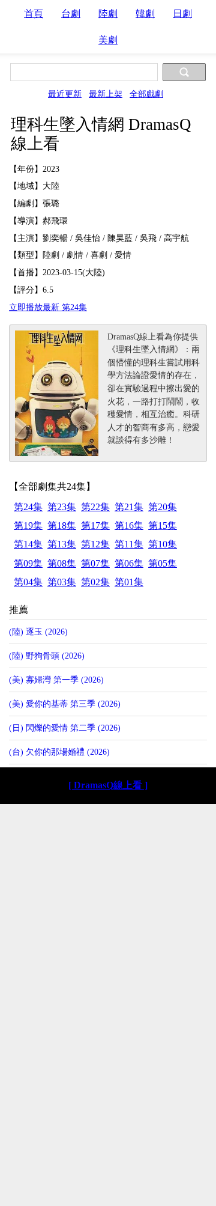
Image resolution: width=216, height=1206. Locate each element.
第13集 (61, 544)
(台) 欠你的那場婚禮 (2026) (59, 752)
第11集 (129, 544)
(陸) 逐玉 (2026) (38, 631)
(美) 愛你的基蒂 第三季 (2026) (65, 703)
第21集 (129, 507)
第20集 (162, 507)
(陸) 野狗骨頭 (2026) (47, 655)
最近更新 (65, 94)
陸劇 (108, 13)
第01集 (129, 582)
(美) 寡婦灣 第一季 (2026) (56, 679)
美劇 (108, 40)
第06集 (129, 563)
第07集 (95, 563)
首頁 (33, 13)
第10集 (162, 544)
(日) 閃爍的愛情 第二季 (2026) (65, 727)
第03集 (61, 582)
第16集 (129, 525)
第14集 (28, 544)
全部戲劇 (146, 94)
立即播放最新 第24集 (48, 307)
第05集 (162, 563)
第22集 (95, 507)
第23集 (61, 507)
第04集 (28, 582)
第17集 (95, 525)
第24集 (28, 507)
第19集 (28, 525)
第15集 (162, 525)
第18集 (61, 525)
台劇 (70, 13)
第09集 (28, 563)
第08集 (61, 563)
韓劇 (145, 13)
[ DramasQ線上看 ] (108, 785)
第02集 (95, 582)
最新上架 (105, 94)
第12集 (95, 544)
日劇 (182, 13)
